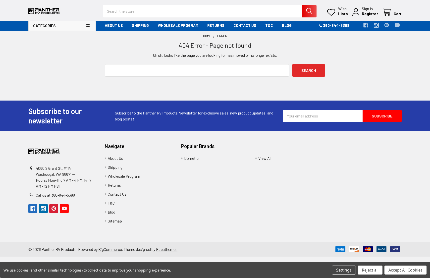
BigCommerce (110, 249)
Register (370, 13)
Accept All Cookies (405, 270)
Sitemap (115, 221)
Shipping (140, 25)
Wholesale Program (178, 25)
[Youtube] (397, 25)
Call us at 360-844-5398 (55, 195)
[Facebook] (365, 25)
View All (264, 158)
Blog (287, 25)
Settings (344, 270)
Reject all (370, 270)
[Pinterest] (386, 25)
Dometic (191, 158)
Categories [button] (44, 25)
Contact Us (244, 25)
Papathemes (166, 249)
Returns (215, 25)
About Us (114, 25)
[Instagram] (376, 25)
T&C (269, 25)
